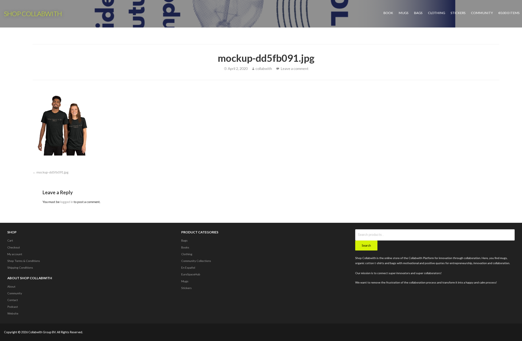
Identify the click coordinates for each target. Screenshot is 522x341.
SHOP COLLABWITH (33, 14)
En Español (188, 267)
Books (185, 247)
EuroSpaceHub (190, 274)
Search (366, 245)
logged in (66, 202)
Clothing (436, 13)
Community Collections (196, 261)
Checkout (13, 247)
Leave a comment (295, 68)
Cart (10, 240)
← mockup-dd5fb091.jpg (51, 172)
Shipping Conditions (20, 267)
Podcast (12, 306)
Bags (418, 13)
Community (482, 13)
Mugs (403, 13)
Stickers (458, 13)
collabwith (263, 68)
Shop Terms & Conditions (23, 261)
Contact (12, 300)
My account (14, 254)
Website (12, 313)
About (11, 286)
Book (388, 13)
